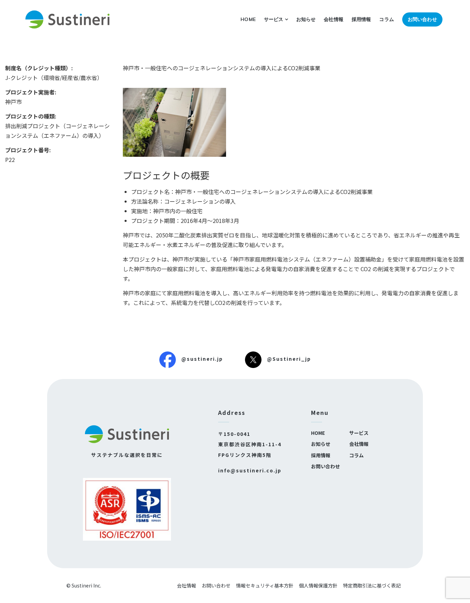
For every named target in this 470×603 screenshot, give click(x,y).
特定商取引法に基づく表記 (372, 585)
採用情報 (361, 19)
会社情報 (333, 19)
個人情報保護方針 (318, 585)
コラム (386, 19)
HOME (248, 19)
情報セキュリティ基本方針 (264, 585)
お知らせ (306, 19)
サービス (274, 19)
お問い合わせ (422, 19)
